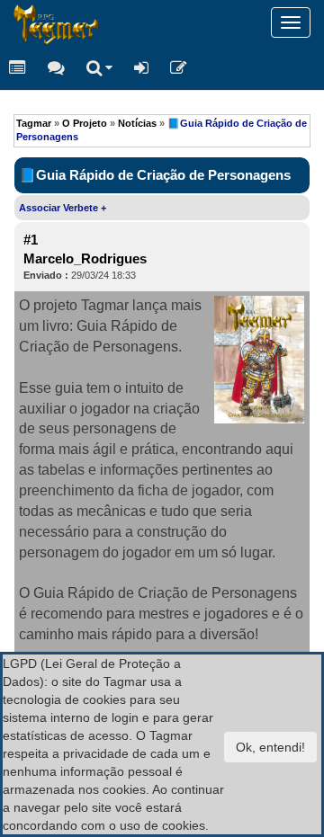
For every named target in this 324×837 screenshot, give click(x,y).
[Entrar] (141, 67)
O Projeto (84, 123)
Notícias (137, 123)
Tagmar (33, 123)
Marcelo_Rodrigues (85, 259)
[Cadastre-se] (178, 67)
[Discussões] (56, 67)
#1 (30, 240)
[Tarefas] (17, 67)
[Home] (13, 22)
